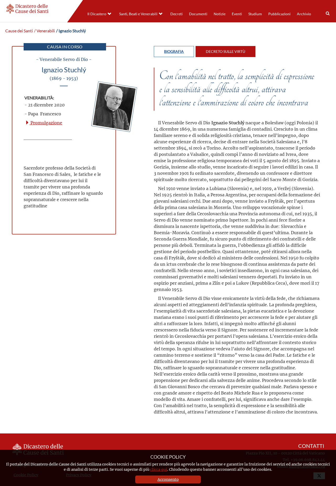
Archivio (304, 14)
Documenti (198, 14)
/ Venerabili (44, 30)
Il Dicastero (96, 14)
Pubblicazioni (279, 14)
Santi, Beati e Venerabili (138, 14)
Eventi (237, 14)
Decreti (176, 14)
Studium (255, 14)
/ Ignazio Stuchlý (71, 30)
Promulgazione (45, 122)
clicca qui (158, 469)
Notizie (219, 14)
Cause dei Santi (19, 30)
